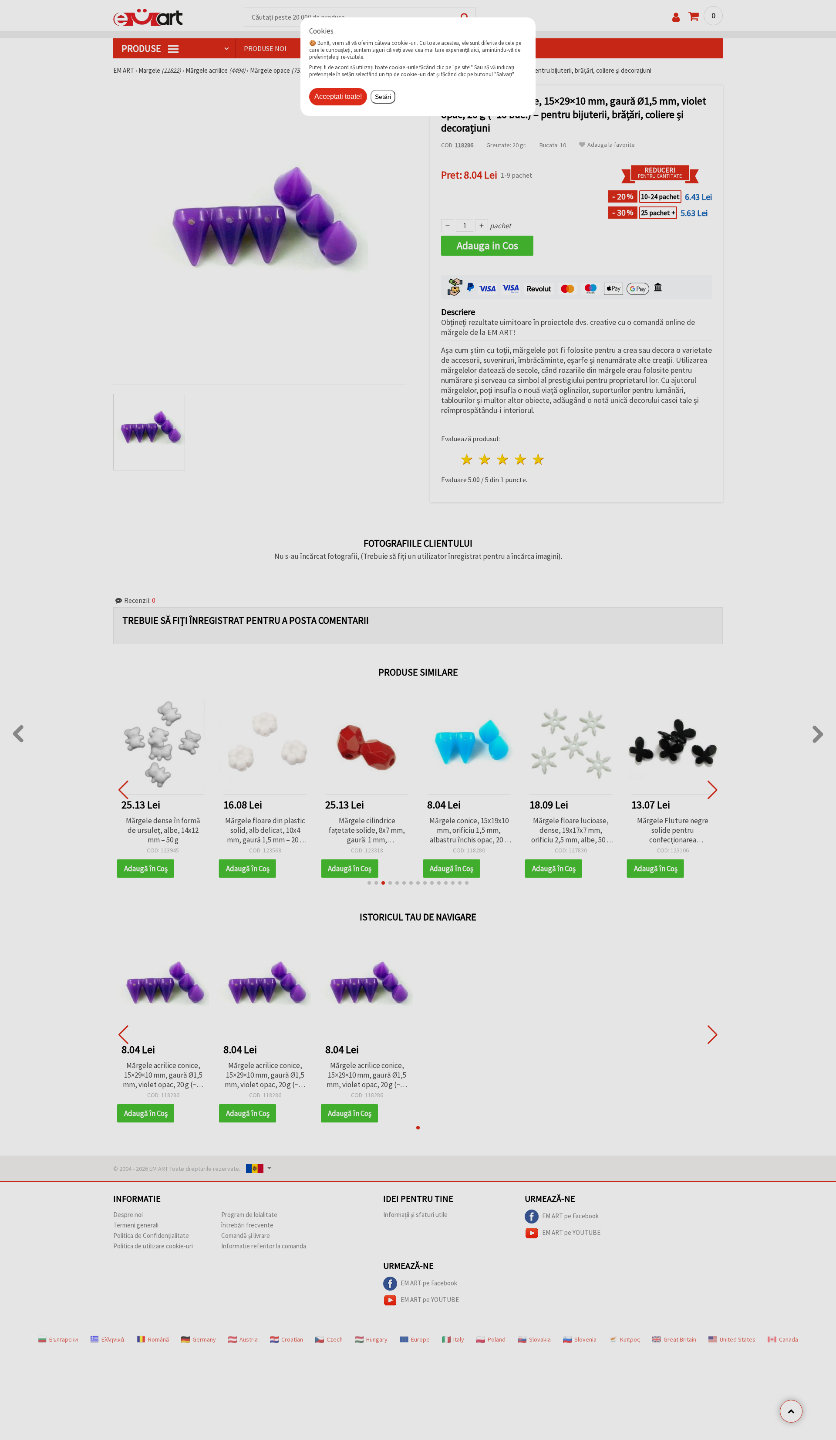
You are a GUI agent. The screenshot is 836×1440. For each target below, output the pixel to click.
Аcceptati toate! (338, 96)
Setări (383, 96)
